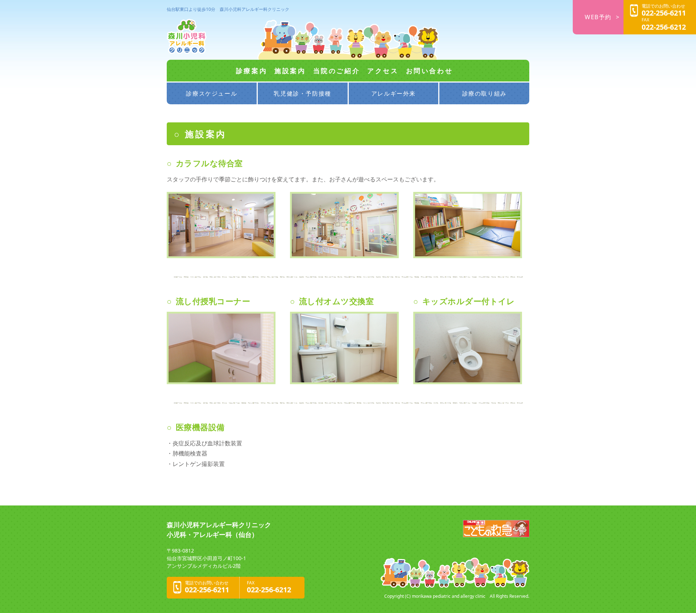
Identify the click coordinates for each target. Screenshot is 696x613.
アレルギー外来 (393, 93)
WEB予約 (598, 17)
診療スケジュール (211, 93)
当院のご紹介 (336, 70)
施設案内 (290, 70)
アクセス (382, 70)
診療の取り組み (484, 93)
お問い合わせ (429, 70)
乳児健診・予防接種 (302, 93)
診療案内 (251, 70)
